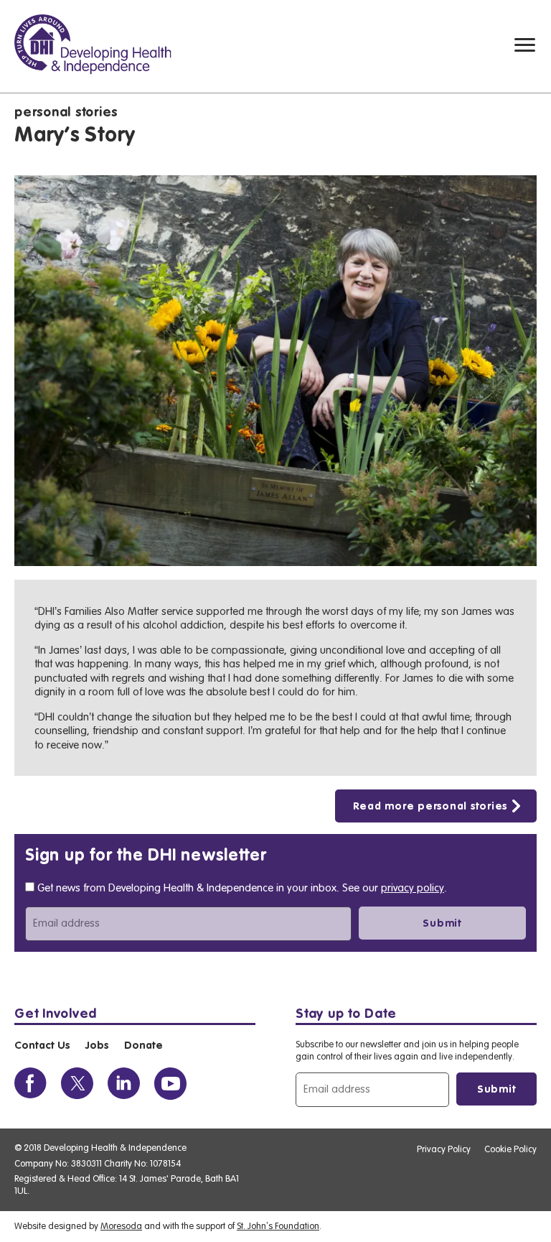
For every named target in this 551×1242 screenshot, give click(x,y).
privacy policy (412, 888)
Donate (143, 1046)
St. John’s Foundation (278, 1226)
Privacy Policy (444, 1149)
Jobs (96, 1046)
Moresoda (121, 1226)
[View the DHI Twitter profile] (77, 1083)
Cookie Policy (510, 1149)
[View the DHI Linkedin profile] (124, 1083)
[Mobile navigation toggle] (525, 44)
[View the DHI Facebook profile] (30, 1083)
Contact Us (42, 1046)
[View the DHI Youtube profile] (170, 1083)
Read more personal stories (430, 807)
